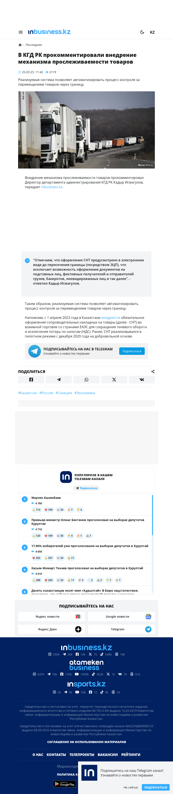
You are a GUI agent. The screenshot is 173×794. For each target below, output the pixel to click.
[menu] (21, 32)
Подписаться (155, 787)
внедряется (110, 317)
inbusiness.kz (51, 187)
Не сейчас (131, 787)
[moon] (142, 32)
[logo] (81, 32)
